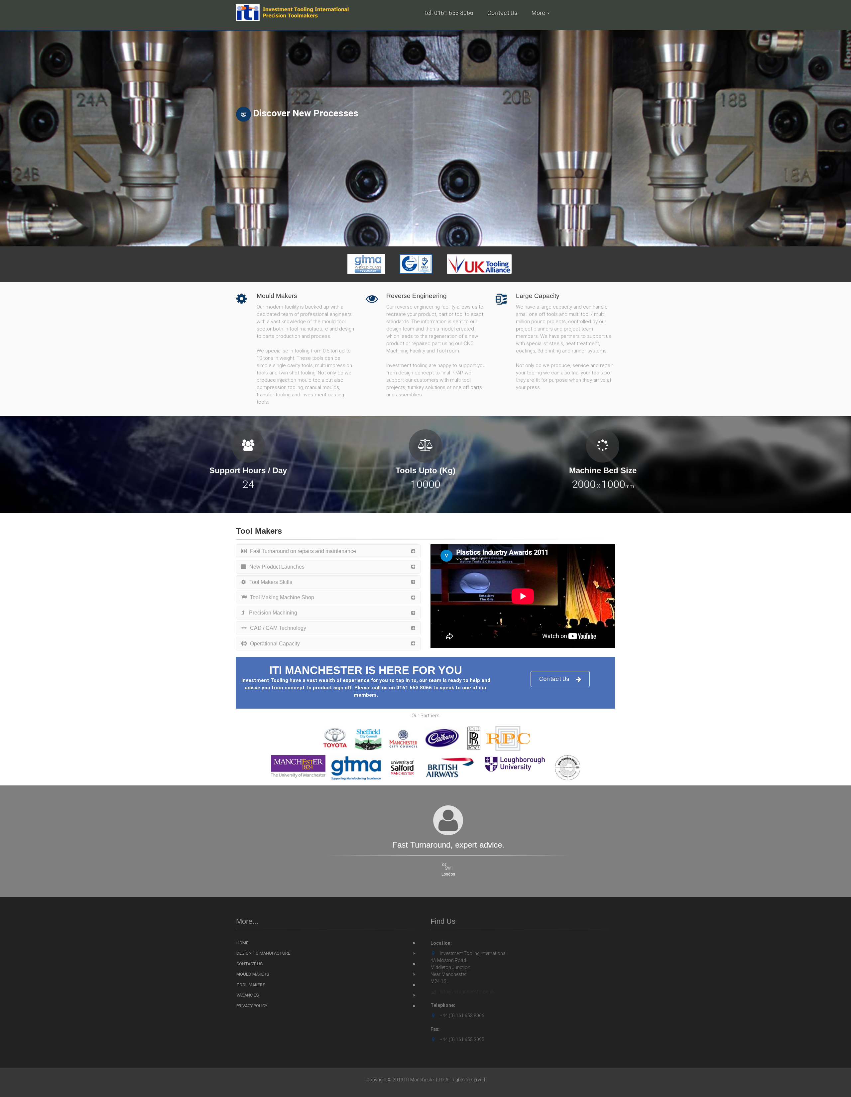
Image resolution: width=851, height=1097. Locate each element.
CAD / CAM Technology (278, 628)
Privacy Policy (251, 1005)
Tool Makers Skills (270, 582)
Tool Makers (251, 984)
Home (242, 942)
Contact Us (502, 12)
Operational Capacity (275, 643)
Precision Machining (272, 613)
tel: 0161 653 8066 (449, 12)
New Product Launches (276, 567)
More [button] (539, 12)
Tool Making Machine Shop (282, 597)
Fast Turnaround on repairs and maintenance (303, 551)
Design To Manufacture (263, 953)
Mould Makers (252, 974)
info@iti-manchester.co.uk (467, 991)
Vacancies (247, 995)
